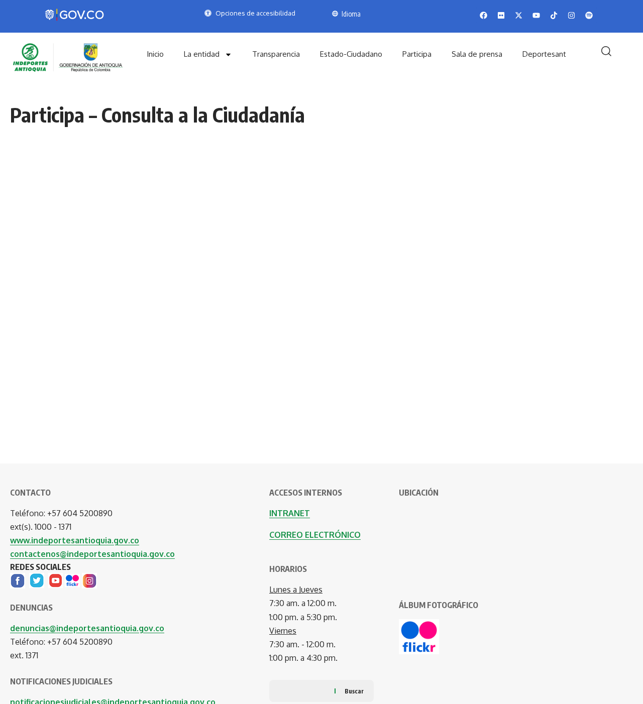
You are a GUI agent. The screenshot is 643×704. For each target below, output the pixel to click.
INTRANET (289, 513)
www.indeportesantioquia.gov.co (74, 540)
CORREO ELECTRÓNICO (315, 535)
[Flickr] (72, 580)
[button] (606, 51)
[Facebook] (17, 580)
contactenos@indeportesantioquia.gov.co (92, 554)
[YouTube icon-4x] (55, 580)
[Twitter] (36, 580)
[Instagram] (89, 580)
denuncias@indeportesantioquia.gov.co (87, 628)
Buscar (354, 691)
